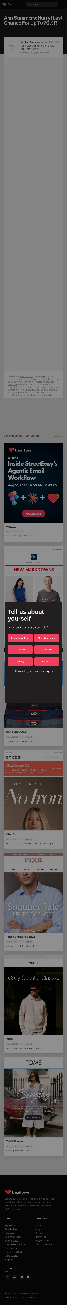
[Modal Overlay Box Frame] (33, 652)
